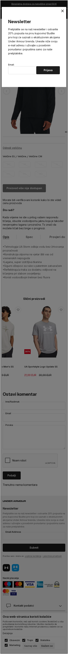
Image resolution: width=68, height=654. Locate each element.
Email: (11, 65)
